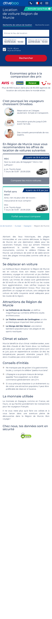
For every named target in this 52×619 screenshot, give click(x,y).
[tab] (17, 24)
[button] (31, 3)
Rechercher (26, 58)
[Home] (11, 3)
